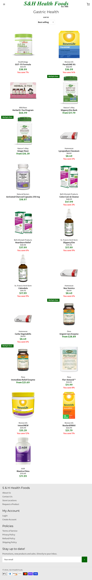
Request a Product (10, 504)
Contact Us (7, 496)
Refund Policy (8, 538)
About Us (6, 493)
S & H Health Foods (16, 570)
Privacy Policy (8, 534)
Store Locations (9, 500)
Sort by (46, 17)
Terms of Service (9, 531)
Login (5, 515)
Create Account (9, 519)
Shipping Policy (9, 542)
